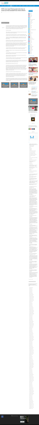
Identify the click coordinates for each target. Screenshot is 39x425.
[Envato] (29, 129)
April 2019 (30, 385)
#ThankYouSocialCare (31, 146)
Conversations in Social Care (32, 155)
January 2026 (30, 295)
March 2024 (30, 320)
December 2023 (31, 323)
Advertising (30, 5)
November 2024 (31, 311)
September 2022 (31, 339)
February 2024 (30, 321)
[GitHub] (34, 129)
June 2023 (30, 329)
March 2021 (30, 359)
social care (30, 63)
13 (33, 136)
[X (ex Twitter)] (5, 417)
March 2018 (30, 400)
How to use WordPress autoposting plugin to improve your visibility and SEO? (33, 245)
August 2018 (30, 394)
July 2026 (30, 288)
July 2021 (30, 355)
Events (13, 5)
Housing (25, 83)
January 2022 (30, 348)
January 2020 (30, 375)
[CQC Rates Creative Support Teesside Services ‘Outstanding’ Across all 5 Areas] (33, 59)
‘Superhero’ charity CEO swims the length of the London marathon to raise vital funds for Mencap (33, 145)
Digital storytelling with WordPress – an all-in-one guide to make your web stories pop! (33, 236)
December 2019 (31, 376)
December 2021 (31, 349)
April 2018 (30, 399)
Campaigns (27, 5)
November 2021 (31, 350)
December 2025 (31, 296)
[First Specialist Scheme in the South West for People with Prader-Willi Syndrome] (33, 78)
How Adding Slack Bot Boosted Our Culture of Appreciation (33, 187)
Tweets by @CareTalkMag (31, 55)
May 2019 (30, 384)
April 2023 (30, 331)
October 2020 (30, 365)
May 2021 (30, 357)
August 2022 (30, 340)
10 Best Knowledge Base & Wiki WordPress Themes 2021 (32, 196)
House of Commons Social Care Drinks (33, 157)
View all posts (33, 123)
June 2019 (30, 383)
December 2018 (31, 390)
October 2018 (30, 392)
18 (30, 137)
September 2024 (31, 313)
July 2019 (30, 382)
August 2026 (30, 287)
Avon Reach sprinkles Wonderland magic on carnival (14, 85)
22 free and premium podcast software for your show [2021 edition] (33, 225)
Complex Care (22, 83)
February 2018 (30, 401)
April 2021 (30, 358)
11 (30, 136)
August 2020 (30, 367)
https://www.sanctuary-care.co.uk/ (32, 281)
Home (2, 5)
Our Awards (8, 5)
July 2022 (30, 341)
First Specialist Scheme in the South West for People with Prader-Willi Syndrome (23, 86)
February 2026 (30, 294)
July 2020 (30, 368)
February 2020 (30, 374)
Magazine (23, 5)
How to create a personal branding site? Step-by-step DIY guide (33, 253)
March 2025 (30, 306)
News (11, 5)
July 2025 (30, 302)
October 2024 (30, 312)
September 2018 (31, 393)
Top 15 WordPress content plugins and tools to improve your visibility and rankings (33, 262)
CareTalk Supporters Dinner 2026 (11, 7)
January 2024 (30, 322)
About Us (5, 5)
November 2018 (31, 391)
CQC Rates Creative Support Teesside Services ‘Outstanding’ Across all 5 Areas (5, 86)
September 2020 (31, 366)
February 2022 (30, 347)
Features (20, 5)
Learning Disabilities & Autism (5, 83)
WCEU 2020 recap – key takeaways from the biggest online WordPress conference (33, 270)
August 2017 (30, 408)
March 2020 (30, 373)
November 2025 (31, 297)
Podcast (17, 5)
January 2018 (30, 402)
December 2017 (31, 403)
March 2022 (30, 346)
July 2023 (30, 328)
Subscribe (34, 5)
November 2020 (31, 364)
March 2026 (30, 293)
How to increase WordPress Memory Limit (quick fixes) (33, 206)
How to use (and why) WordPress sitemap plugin (32, 215)
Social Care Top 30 (4, 7)
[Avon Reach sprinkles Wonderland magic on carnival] (33, 69)
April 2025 (30, 305)
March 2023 (30, 332)
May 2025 (30, 304)
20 (33, 137)
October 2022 (30, 338)
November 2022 (31, 337)
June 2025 (30, 303)
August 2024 (30, 314)
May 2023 (30, 330)
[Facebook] (32, 129)
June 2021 (30, 356)
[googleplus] (31, 129)
